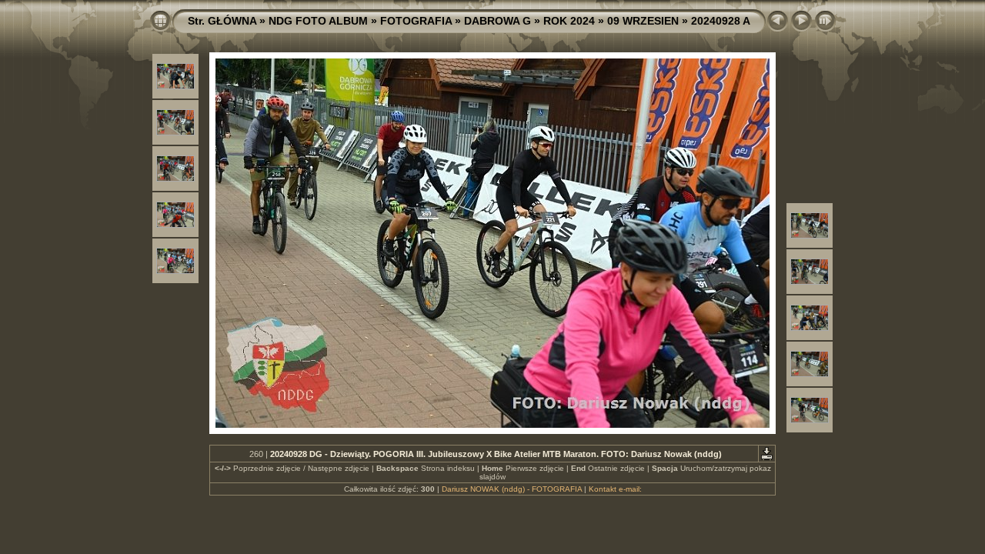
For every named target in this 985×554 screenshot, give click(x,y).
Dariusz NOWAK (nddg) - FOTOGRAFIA (512, 489)
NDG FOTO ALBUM (318, 21)
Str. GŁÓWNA (222, 21)
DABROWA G (497, 21)
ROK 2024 (569, 21)
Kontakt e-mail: (615, 489)
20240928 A (720, 21)
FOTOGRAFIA (416, 21)
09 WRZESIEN (643, 21)
